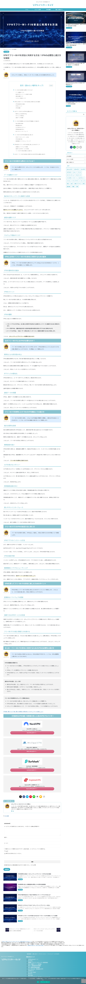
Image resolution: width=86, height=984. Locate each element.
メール (6, 843)
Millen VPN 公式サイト (31, 751)
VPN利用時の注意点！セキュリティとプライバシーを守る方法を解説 (34, 874)
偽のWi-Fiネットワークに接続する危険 (24, 94)
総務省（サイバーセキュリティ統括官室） (38, 962)
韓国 (73, 186)
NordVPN (83, 169)
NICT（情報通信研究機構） (35, 965)
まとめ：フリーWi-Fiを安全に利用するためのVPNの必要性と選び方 (29, 154)
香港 (77, 186)
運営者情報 (29, 953)
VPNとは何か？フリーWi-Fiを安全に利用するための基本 (27, 101)
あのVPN (30, 961)
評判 (84, 183)
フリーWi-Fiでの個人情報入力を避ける (24, 150)
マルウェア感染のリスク (21, 98)
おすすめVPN (56, 953)
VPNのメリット (19, 106)
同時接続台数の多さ (20, 129)
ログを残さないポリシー (21, 127)
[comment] (40, 796)
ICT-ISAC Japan (32, 972)
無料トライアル (78, 183)
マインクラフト (75, 180)
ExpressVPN (69, 169)
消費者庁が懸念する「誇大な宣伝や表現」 (35, 945)
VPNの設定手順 (19, 139)
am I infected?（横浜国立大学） (36, 969)
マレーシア (83, 180)
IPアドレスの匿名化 (20, 115)
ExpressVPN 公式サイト (31, 788)
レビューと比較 (38, 9)
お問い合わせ (34, 953)
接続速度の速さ (19, 125)
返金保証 (68, 186)
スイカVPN (69, 178)
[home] (13, 811)
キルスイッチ (78, 175)
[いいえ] (84, 980)
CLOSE (51, 85)
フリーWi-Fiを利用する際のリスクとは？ (23, 90)
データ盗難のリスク (20, 92)
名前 (5, 837)
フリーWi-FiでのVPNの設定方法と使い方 (23, 134)
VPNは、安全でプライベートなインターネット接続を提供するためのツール (17, 941)
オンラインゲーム (70, 175)
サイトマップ (50, 953)
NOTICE (30, 974)
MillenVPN (76, 169)
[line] (34, 796)
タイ (74, 178)
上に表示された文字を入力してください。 (13, 853)
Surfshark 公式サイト (31, 770)
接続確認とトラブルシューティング (23, 141)
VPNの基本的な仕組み (20, 104)
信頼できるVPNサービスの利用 (22, 148)
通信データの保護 (19, 117)
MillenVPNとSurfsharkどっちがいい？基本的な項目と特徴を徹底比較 (76, 44)
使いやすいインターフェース (22, 131)
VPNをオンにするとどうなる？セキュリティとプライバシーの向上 (34, 905)
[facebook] (24, 796)
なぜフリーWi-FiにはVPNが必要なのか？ (23, 111)
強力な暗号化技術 (19, 123)
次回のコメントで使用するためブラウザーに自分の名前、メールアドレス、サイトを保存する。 (25, 849)
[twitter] (20, 796)
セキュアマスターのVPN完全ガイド (7, 956)
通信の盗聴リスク (19, 96)
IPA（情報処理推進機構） (34, 967)
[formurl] (77, 147)
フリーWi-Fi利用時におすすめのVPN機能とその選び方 (26, 121)
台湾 (71, 183)
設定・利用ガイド (59, 9)
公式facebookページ (33, 959)
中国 (68, 183)
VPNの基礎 (48, 9)
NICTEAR (30, 975)
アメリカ (79, 172)
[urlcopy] (44, 796)
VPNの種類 (18, 108)
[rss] (74, 147)
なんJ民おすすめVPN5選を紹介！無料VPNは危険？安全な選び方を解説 (76, 25)
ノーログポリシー (80, 178)
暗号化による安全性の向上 (21, 113)
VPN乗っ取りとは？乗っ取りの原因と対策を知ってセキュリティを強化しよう (23, 711)
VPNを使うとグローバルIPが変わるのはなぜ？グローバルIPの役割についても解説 (37, 915)
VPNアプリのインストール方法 (22, 137)
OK (38, 982)
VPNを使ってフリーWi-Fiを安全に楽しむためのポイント (27, 144)
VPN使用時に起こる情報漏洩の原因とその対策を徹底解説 (32, 884)
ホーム (27, 9)
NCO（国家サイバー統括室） (35, 964)
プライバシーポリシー (43, 953)
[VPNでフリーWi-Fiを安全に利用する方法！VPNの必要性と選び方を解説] (27, 796)
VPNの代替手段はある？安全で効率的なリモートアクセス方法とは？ (34, 895)
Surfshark (69, 172)
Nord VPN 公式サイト (31, 732)
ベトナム (68, 180)
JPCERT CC (31, 970)
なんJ (74, 172)
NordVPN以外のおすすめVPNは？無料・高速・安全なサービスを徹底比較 (75, 64)
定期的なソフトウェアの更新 (22, 146)
